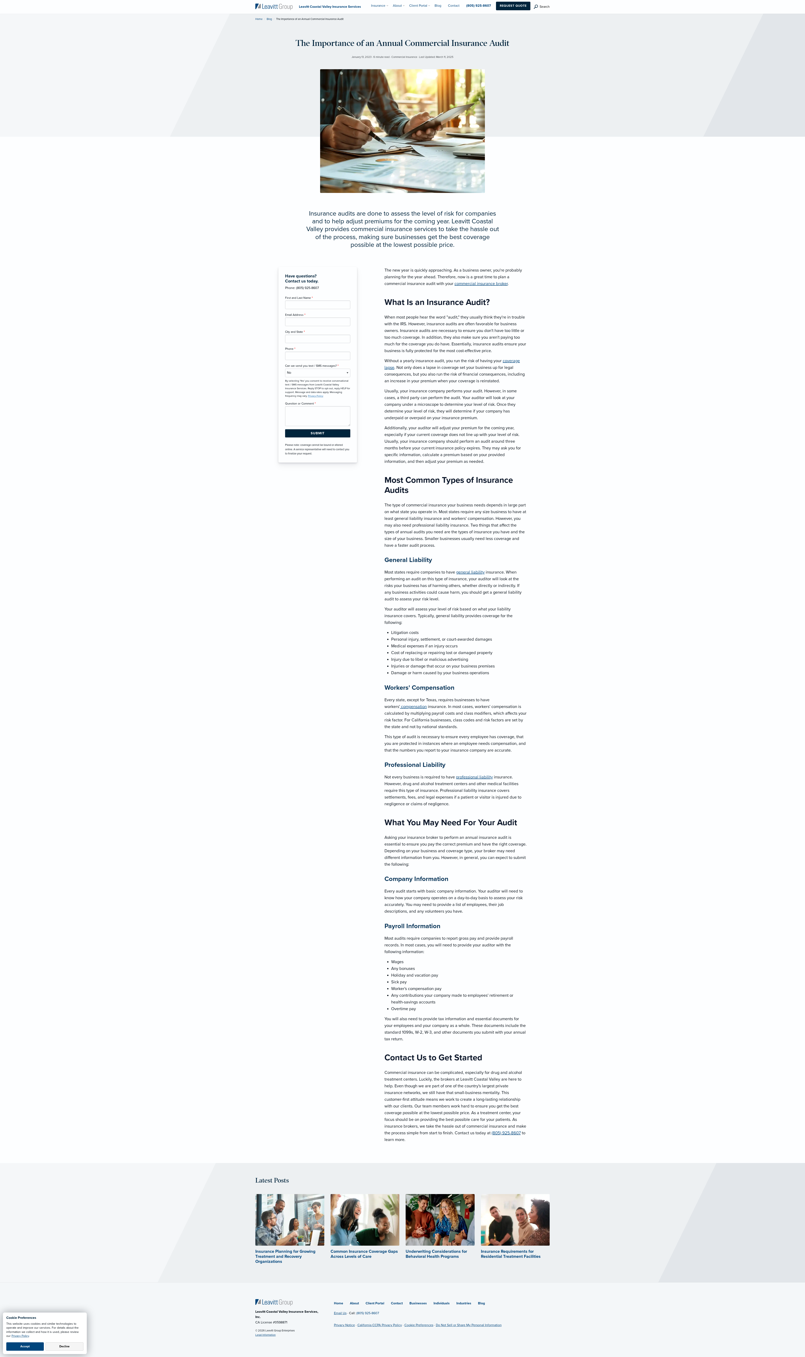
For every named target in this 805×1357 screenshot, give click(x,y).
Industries (463, 1303)
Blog (269, 19)
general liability (470, 572)
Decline (64, 1346)
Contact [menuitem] (454, 6)
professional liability (474, 777)
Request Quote (513, 6)
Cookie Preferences (418, 1325)
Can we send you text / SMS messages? (312, 366)
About (354, 1303)
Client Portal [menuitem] (418, 6)
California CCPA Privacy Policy (379, 1325)
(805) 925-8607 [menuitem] (478, 6)
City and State (295, 332)
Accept (25, 1346)
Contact (397, 1303)
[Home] (274, 1302)
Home (258, 19)
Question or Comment (300, 403)
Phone (290, 349)
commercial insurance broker (481, 283)
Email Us (340, 1313)
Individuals (442, 1303)
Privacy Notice (344, 1325)
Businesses (418, 1303)
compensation (413, 706)
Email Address (295, 315)
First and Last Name (299, 298)
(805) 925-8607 (506, 1133)
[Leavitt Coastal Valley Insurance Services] (274, 6)
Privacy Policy (20, 1336)
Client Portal (375, 1303)
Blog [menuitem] (438, 6)
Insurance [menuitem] (378, 6)
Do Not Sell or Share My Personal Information (469, 1325)
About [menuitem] (397, 6)
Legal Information (265, 1335)
